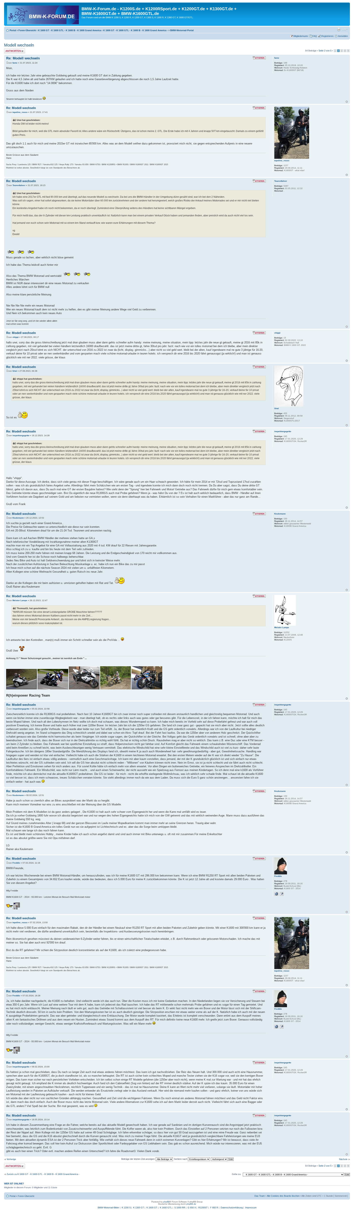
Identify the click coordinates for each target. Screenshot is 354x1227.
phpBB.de (191, 1204)
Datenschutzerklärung (232, 1207)
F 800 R (214, 1207)
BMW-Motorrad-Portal (182, 30)
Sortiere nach (181, 1159)
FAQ (314, 36)
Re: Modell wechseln (23, 58)
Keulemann (18, 518)
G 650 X (192, 1207)
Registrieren (327, 36)
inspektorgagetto (20, 435)
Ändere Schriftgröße (345, 29)
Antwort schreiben (13, 49)
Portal (13, 30)
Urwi (14, 371)
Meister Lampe (19, 600)
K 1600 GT (151, 1207)
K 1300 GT (138, 1207)
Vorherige (11, 1159)
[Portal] (43, 14)
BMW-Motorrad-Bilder (108, 1207)
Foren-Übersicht (27, 30)
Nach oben (347, 102)
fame (14, 63)
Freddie (16, 863)
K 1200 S (126, 1207)
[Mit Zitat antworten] (259, 58)
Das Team (259, 1196)
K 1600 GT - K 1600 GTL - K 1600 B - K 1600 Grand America (69, 30)
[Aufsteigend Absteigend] (222, 1159)
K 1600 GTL (166, 1207)
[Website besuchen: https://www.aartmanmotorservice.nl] (276, 894)
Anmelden (343, 36)
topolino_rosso (19, 112)
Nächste (343, 1159)
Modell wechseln (19, 45)
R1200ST (203, 1207)
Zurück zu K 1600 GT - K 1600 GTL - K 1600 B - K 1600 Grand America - (43, 1174)
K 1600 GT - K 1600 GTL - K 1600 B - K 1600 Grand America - (135, 30)
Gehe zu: (236, 1174)
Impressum (250, 1207)
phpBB (166, 1202)
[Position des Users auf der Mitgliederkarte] (282, 894)
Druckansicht (338, 29)
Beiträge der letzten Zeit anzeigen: (138, 1159)
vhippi (15, 337)
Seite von (325, 50)
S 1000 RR (179, 1207)
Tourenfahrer (18, 185)
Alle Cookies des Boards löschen (283, 1196)
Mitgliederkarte (300, 36)
